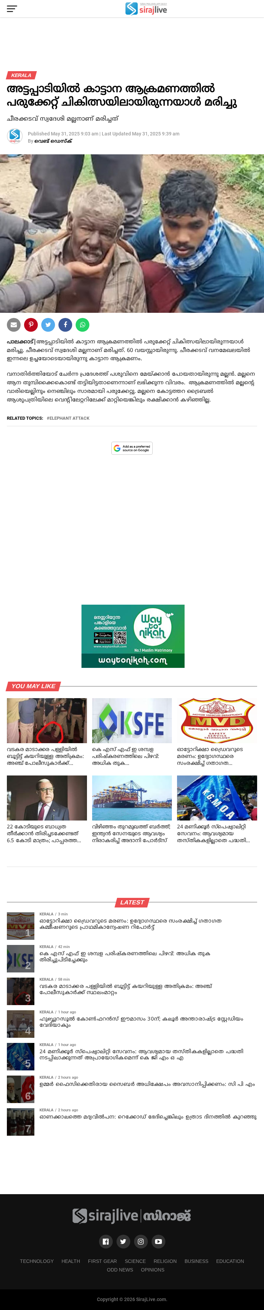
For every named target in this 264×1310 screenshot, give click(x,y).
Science (135, 1261)
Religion (165, 1261)
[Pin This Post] (31, 326)
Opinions (152, 1270)
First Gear (102, 1261)
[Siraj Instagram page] (141, 1241)
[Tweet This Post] (48, 326)
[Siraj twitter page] (123, 1241)
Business (196, 1261)
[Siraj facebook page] (106, 1241)
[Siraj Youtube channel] (158, 1241)
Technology (37, 1261)
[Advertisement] (132, 535)
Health (71, 1261)
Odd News (120, 1270)
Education (230, 1261)
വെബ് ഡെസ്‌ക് (53, 141)
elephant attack (69, 418)
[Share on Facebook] (82, 326)
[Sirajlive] (132, 1222)
